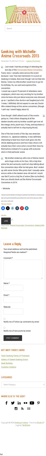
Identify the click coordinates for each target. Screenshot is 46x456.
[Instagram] (16, 408)
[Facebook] (6, 403)
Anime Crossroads (17, 225)
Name (7, 283)
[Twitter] (12, 403)
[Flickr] (25, 403)
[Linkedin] (19, 403)
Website (7, 307)
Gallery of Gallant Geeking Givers (14, 359)
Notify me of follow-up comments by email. (21, 322)
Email (6, 295)
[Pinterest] (38, 403)
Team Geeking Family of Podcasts (15, 356)
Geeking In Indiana (23, 15)
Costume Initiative (8, 367)
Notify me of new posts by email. (17, 331)
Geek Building (7, 363)
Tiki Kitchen (26, 425)
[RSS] (22, 408)
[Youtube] (32, 403)
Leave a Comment (33, 61)
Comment (8, 258)
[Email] (28, 408)
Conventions (29, 225)
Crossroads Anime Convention (29, 70)
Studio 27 (40, 423)
